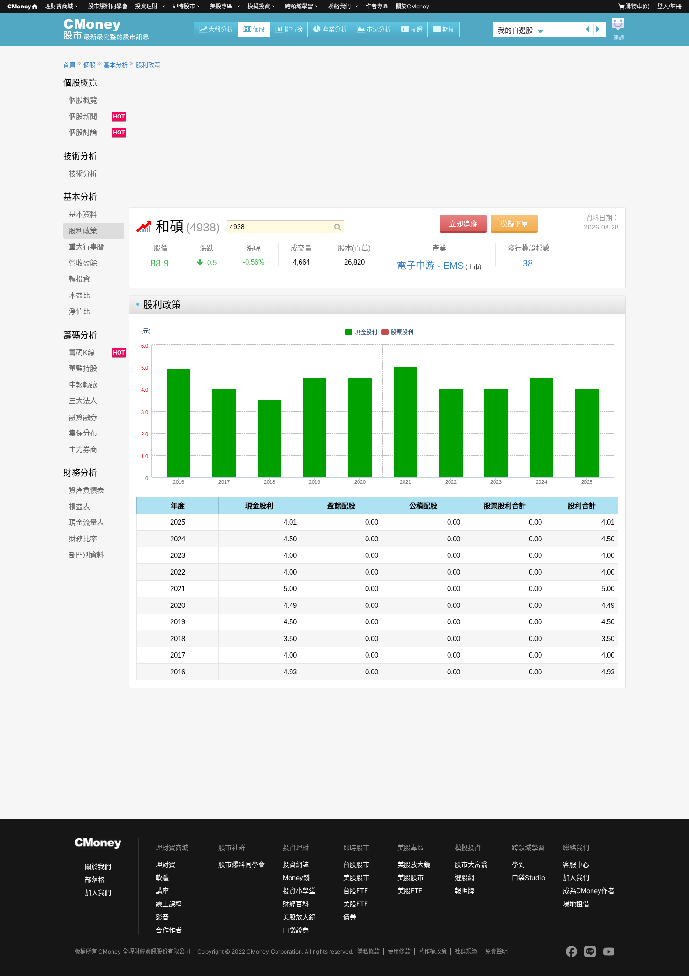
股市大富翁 (471, 864)
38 (528, 263)
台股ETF (355, 891)
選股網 (464, 877)
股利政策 (148, 64)
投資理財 (146, 6)
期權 (448, 29)
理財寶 (165, 864)
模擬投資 (258, 6)
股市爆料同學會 (107, 6)
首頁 (69, 64)
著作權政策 (433, 951)
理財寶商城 (59, 6)
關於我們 (98, 866)
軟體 (162, 877)
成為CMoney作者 (588, 891)
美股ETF (355, 904)
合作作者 (169, 930)
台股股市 (356, 864)
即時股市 (183, 6)
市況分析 (379, 29)
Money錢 (296, 877)
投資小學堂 (299, 891)
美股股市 (356, 877)
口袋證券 (296, 930)
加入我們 (98, 892)
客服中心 (576, 864)
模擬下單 (514, 224)
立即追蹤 (463, 224)
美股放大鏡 (299, 917)
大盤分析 (221, 29)
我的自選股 (515, 30)
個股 (259, 29)
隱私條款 (368, 951)
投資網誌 (296, 864)
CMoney (19, 6)
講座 (162, 891)
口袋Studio (528, 877)
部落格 (95, 879)
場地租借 (576, 904)
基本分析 (116, 64)
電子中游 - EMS (430, 265)
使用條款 (399, 951)
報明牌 (464, 891)
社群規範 (466, 951)
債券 (349, 917)
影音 (162, 917)
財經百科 (296, 904)
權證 (417, 29)
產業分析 (334, 29)
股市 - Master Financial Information (111, 29)
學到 (518, 864)
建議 (618, 38)
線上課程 (169, 904)
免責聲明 (496, 951)
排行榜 (294, 29)
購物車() (637, 6)
